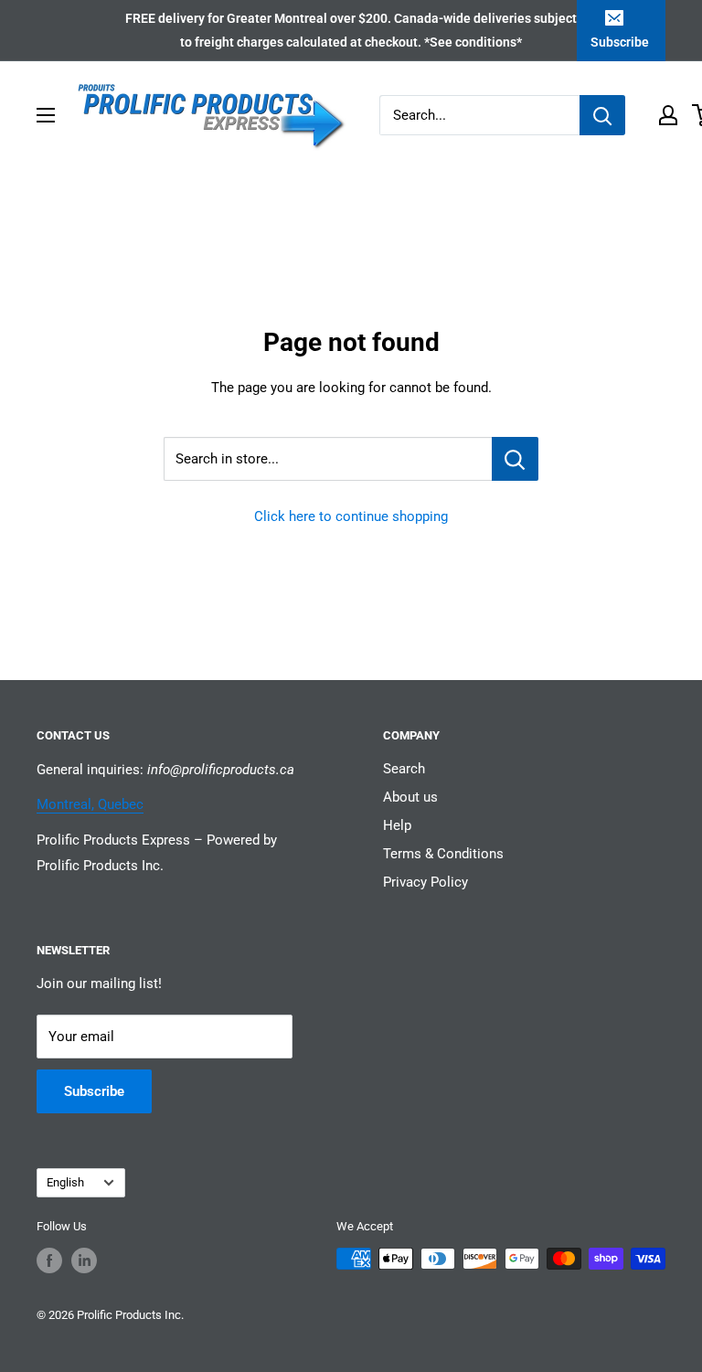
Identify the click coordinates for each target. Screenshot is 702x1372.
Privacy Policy (425, 882)
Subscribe (619, 42)
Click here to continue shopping (351, 516)
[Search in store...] (515, 459)
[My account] (668, 115)
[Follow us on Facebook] (49, 1260)
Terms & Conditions (443, 854)
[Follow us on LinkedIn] (84, 1260)
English (65, 1182)
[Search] (602, 115)
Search (404, 768)
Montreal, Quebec (90, 804)
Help (397, 825)
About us (410, 797)
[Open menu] (46, 115)
